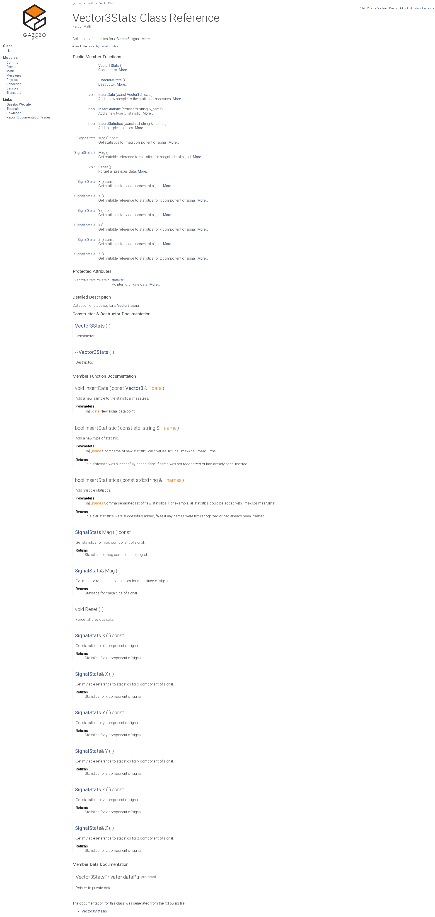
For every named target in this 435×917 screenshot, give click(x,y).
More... (146, 39)
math (90, 3)
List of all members (423, 8)
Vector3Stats (106, 3)
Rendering (14, 84)
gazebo (77, 3)
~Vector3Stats (110, 80)
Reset (103, 167)
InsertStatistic (109, 109)
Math (10, 71)
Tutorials (13, 109)
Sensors (13, 88)
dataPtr (117, 280)
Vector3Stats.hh (94, 911)
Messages (14, 75)
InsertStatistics (110, 123)
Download (14, 113)
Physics (12, 80)
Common (13, 63)
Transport (14, 93)
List (9, 51)
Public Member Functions (373, 8)
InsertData (106, 94)
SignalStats (86, 138)
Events (11, 67)
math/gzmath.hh (103, 46)
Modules (10, 58)
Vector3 (123, 39)
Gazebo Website (19, 104)
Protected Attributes (400, 8)
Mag (101, 138)
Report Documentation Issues (29, 117)
